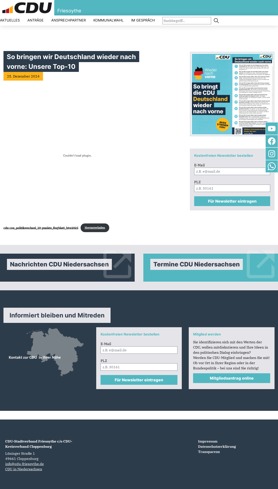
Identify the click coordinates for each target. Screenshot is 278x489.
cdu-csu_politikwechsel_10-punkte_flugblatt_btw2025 (40, 228)
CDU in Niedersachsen (23, 469)
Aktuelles (10, 20)
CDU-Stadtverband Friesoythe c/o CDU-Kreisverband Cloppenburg (38, 444)
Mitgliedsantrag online (232, 378)
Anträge (35, 20)
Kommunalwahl (108, 20)
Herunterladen (95, 228)
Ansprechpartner (68, 20)
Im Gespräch (143, 20)
